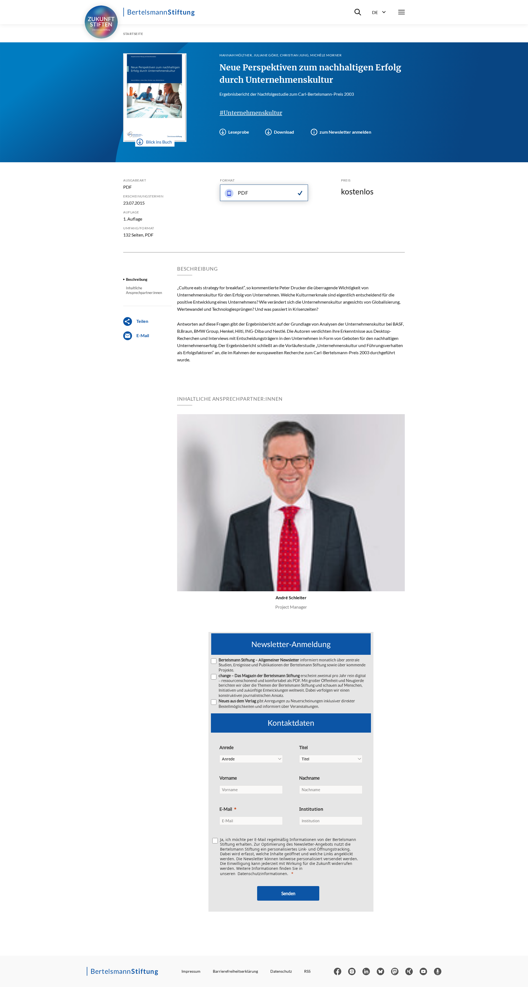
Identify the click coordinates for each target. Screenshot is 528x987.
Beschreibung (136, 279)
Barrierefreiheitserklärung (235, 971)
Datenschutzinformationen (262, 873)
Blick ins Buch (159, 141)
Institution (311, 809)
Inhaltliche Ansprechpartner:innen (144, 290)
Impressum (191, 971)
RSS (307, 971)
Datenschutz (281, 971)
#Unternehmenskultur (250, 112)
